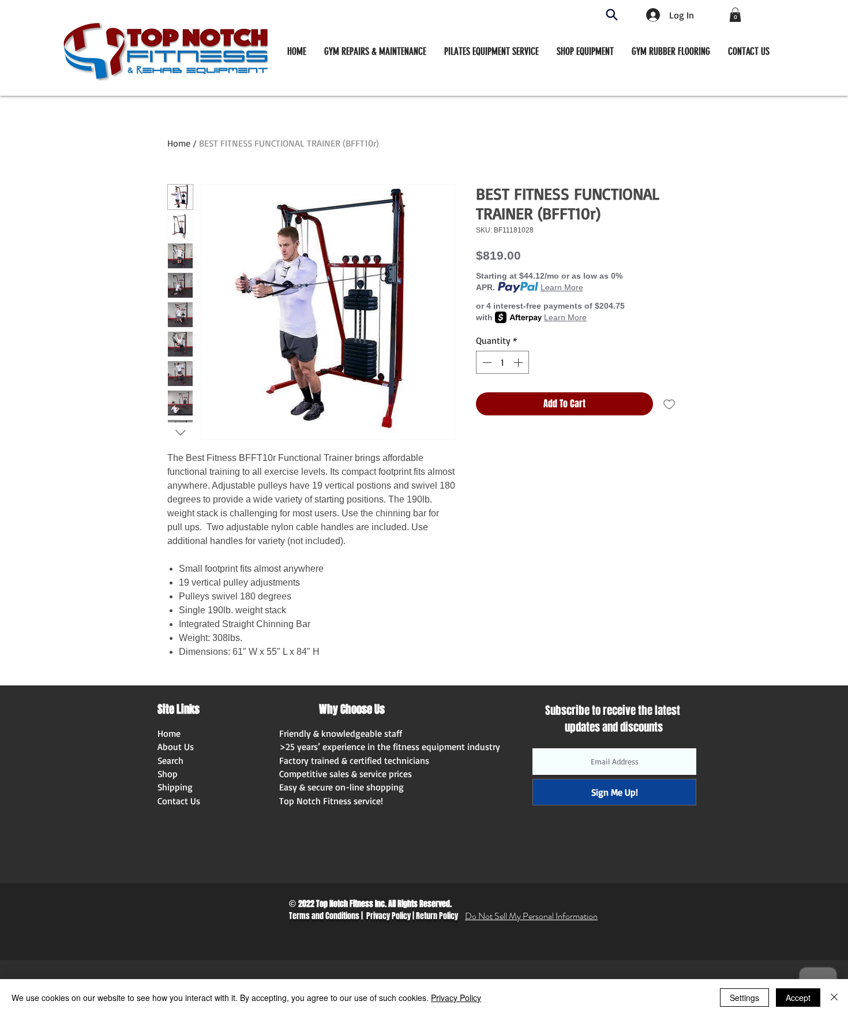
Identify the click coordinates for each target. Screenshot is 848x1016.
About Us (175, 746)
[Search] (612, 15)
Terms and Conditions (324, 916)
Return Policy (437, 916)
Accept (798, 997)
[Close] (834, 997)
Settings (744, 997)
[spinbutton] (502, 362)
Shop (167, 773)
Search (170, 760)
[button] (585, 51)
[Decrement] (486, 362)
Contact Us (178, 801)
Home (178, 143)
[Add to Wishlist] (669, 403)
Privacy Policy (388, 916)
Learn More (562, 287)
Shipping (175, 787)
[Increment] (519, 362)
